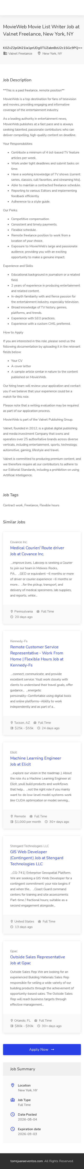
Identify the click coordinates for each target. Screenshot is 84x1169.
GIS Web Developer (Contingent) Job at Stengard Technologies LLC (36, 858)
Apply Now (39, 1049)
